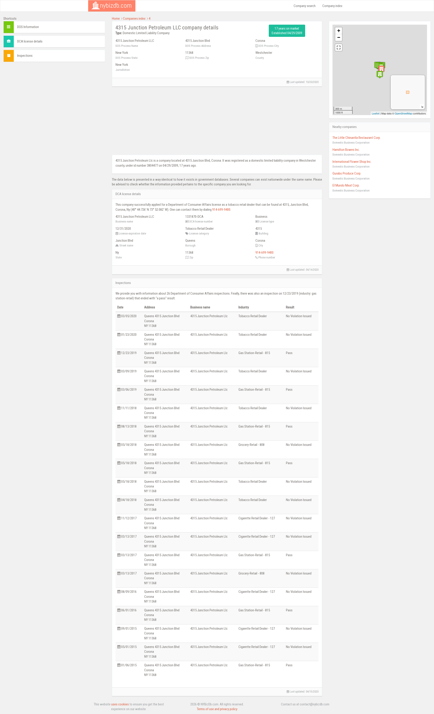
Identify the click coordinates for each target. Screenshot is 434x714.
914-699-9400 (221, 210)
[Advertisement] (54, 97)
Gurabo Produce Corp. (347, 173)
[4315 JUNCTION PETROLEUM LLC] (381, 69)
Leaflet (375, 113)
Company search (305, 6)
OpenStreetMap (403, 113)
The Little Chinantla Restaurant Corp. (357, 138)
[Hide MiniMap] (422, 106)
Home (116, 19)
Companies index (134, 19)
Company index (332, 6)
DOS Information (28, 27)
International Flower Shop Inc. (352, 162)
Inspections (25, 56)
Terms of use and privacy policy (217, 709)
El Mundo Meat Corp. (346, 185)
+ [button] (338, 30)
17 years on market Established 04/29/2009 (287, 31)
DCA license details (29, 41)
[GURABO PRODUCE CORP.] (379, 74)
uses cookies (120, 704)
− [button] (338, 37)
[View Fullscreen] (338, 47)
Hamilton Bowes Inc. (346, 150)
